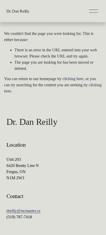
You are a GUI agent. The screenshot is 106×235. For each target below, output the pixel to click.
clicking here (73, 79)
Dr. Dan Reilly (17, 11)
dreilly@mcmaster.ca (23, 211)
